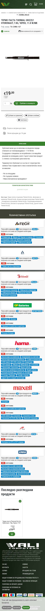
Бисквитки (16, 607)
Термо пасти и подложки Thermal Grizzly (20, 197)
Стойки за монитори (34, 359)
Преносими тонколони (10, 367)
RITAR (34, 434)
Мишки (15, 237)
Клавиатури (6, 237)
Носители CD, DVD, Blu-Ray (11, 418)
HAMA (34, 349)
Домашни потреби (8, 474)
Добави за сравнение (15, 115)
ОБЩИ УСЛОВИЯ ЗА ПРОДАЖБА (12, 578)
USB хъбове (17, 362)
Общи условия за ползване (12, 581)
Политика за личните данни (12, 584)
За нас (4, 564)
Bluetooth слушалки (23, 240)
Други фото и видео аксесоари (13, 378)
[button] (30, 31)
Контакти (5, 567)
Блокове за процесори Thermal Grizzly (22, 203)
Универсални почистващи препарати (15, 471)
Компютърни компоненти (17, 13)
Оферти (25, 567)
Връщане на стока (29, 570)
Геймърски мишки (24, 242)
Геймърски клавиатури (28, 290)
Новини (25, 564)
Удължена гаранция (29, 581)
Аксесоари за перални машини (13, 469)
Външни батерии (8, 333)
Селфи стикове (23, 375)
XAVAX (35, 458)
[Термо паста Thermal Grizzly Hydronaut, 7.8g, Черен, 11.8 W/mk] (12, 509)
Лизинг (4, 574)
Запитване (23, 120)
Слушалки (38, 237)
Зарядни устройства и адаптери (13, 326)
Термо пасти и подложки (36, 13)
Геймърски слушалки (9, 290)
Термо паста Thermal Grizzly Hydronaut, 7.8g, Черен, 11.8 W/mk (12, 522)
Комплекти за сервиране (11, 476)
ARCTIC (35, 258)
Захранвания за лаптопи (30, 357)
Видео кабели (25, 367)
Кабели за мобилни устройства (13, 370)
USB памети (6, 362)
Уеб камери (6, 365)
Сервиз (4, 570)
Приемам (26, 607)
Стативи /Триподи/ (8, 375)
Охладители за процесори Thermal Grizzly (14, 201)
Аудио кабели (32, 370)
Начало (3, 13)
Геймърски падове (8, 242)
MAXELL (35, 393)
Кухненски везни (23, 474)
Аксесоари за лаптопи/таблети (13, 359)
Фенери (13, 319)
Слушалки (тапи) (8, 240)
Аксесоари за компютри (10, 357)
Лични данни (7, 607)
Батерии (5, 319)
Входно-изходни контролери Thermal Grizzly (30, 199)
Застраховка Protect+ (30, 578)
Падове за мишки (26, 237)
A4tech (35, 229)
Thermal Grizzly (24, 15)
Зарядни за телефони (23, 373)
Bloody (34, 282)
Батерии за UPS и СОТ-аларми (13, 442)
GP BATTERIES (37, 311)
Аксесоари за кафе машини (12, 466)
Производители (28, 574)
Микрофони (24, 365)
